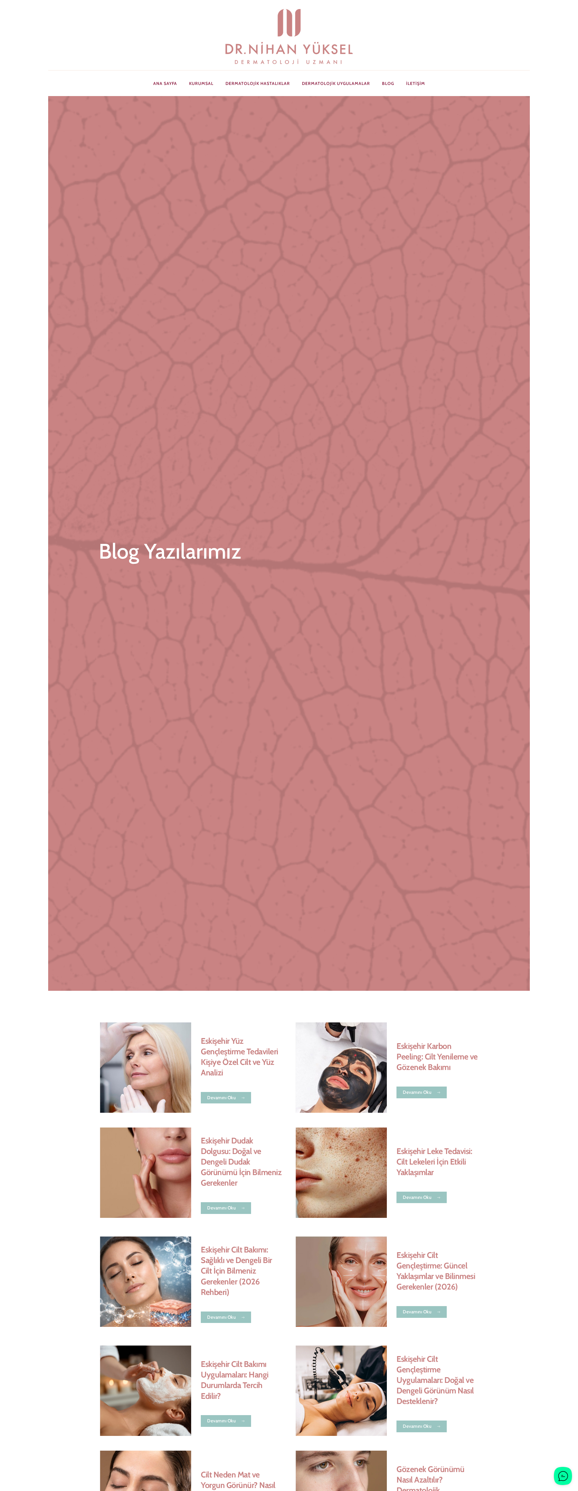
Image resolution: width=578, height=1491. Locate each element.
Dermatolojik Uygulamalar (336, 83)
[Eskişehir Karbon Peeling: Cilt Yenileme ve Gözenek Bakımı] (341, 1067)
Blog (388, 83)
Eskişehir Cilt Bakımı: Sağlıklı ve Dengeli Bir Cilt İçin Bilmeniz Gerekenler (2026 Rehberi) (236, 1271)
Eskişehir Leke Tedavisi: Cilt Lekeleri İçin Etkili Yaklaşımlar (434, 1161)
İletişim (415, 83)
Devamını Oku (221, 1097)
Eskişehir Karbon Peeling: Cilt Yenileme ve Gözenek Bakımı (437, 1056)
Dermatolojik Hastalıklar (257, 83)
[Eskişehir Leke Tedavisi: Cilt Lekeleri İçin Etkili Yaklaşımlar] (341, 1173)
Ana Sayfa (165, 83)
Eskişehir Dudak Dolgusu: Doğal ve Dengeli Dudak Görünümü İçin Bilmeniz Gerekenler (241, 1162)
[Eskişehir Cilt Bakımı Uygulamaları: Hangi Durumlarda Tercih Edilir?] (145, 1391)
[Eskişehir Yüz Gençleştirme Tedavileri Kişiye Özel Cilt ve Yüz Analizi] (145, 1067)
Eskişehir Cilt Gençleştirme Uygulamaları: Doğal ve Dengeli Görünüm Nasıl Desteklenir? (435, 1380)
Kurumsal (201, 83)
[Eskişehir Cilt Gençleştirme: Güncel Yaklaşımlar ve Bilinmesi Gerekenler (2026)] (341, 1282)
